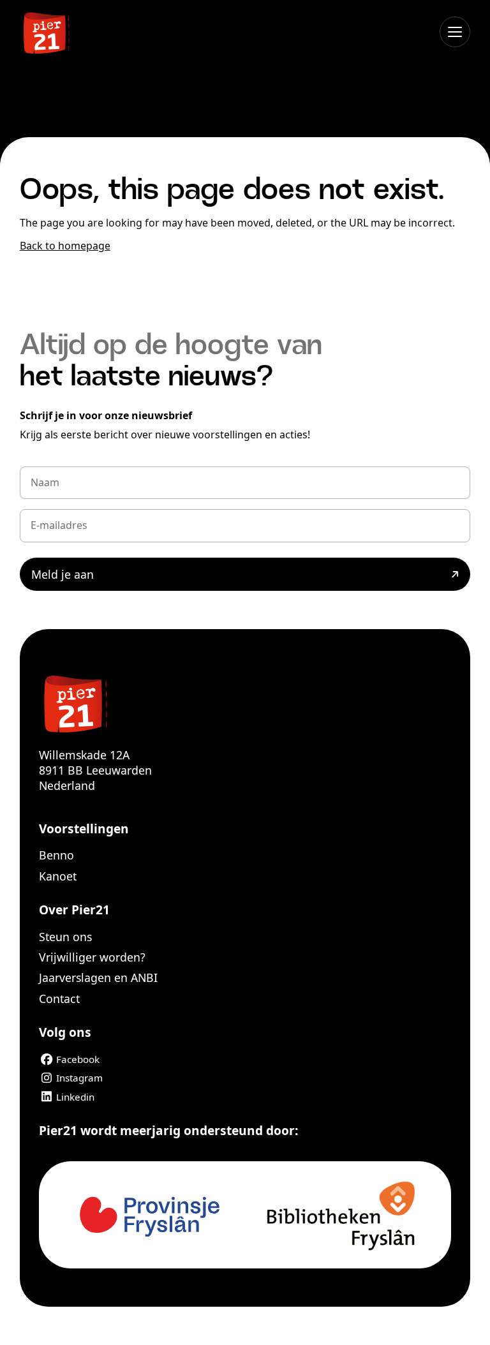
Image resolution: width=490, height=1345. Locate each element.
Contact (59, 998)
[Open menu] (455, 32)
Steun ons (65, 936)
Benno (56, 855)
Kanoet (58, 876)
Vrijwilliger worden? (92, 957)
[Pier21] (244, 702)
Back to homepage (65, 246)
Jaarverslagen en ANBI (98, 977)
